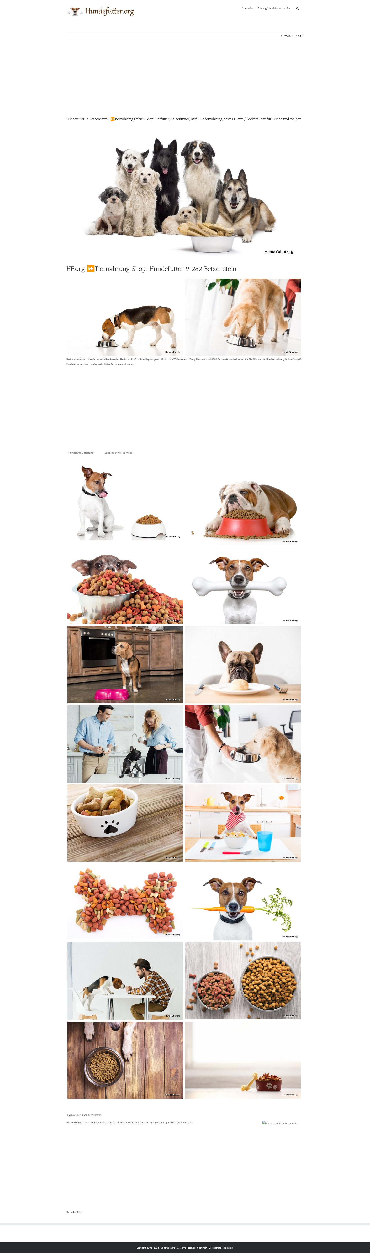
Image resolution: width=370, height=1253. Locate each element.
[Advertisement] (185, 78)
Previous (287, 36)
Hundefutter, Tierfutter (81, 452)
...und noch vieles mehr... (119, 452)
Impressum (228, 1247)
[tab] (81, 453)
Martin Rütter (76, 1211)
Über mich (202, 1247)
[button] (297, 8)
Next (298, 36)
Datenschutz (215, 1247)
